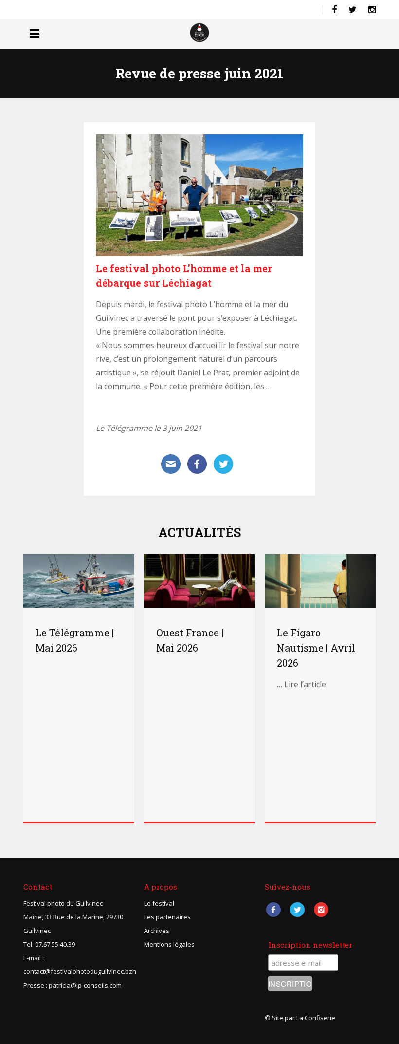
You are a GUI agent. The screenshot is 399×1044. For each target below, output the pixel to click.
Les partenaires (167, 917)
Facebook (273, 909)
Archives (156, 930)
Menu (34, 33)
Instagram (320, 909)
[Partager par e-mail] (171, 463)
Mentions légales (169, 944)
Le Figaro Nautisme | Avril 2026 (316, 647)
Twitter (297, 909)
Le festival (159, 903)
